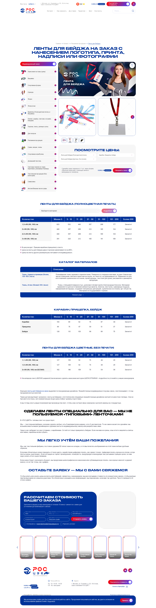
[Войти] (133, 4)
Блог (90, 11)
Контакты (98, 11)
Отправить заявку (80, 519)
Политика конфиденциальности (120, 595)
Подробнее (51, 601)
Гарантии (81, 11)
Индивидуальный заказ (31, 64)
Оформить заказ (121, 170)
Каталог (50, 11)
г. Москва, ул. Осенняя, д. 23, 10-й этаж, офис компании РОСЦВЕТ (55, 4)
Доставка (72, 11)
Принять (125, 600)
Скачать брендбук (118, 586)
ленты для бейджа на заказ (38, 391)
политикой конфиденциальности (48, 524)
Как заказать (62, 11)
